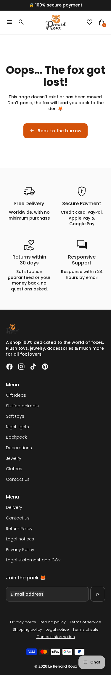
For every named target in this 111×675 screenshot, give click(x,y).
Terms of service (85, 622)
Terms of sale (86, 629)
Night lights (17, 427)
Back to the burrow (55, 131)
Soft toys (15, 416)
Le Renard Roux (62, 666)
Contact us (18, 479)
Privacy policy (23, 622)
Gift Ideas (16, 395)
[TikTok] (33, 366)
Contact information (55, 636)
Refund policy (53, 622)
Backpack (16, 437)
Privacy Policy (20, 550)
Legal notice (57, 629)
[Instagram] (21, 366)
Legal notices (20, 539)
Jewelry (13, 458)
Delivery (14, 507)
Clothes (14, 469)
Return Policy (19, 529)
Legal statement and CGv (33, 560)
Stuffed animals (22, 406)
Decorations (19, 448)
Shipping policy (27, 629)
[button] (89, 22)
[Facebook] (9, 366)
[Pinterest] (45, 366)
